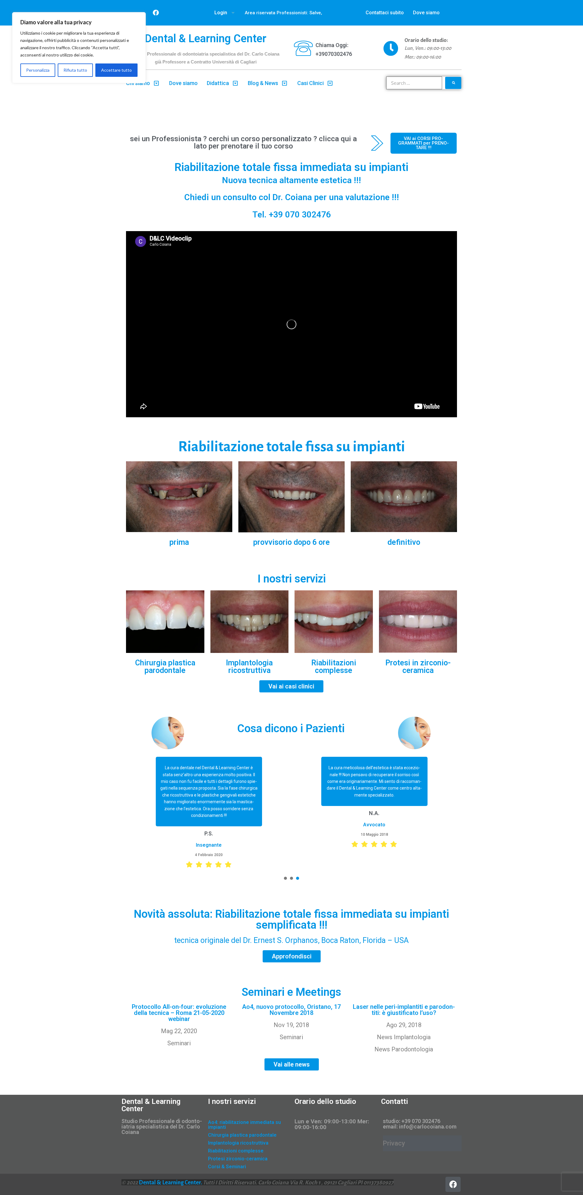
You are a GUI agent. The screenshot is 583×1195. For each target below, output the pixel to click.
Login (220, 12)
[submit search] (453, 83)
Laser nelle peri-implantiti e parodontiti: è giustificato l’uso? (404, 1009)
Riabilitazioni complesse (333, 666)
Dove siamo (426, 12)
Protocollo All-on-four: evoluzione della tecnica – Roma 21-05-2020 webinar (179, 1013)
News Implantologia (404, 1037)
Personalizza (37, 70)
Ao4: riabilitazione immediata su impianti (244, 1124)
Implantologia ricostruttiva (249, 666)
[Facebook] (156, 13)
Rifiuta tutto (75, 70)
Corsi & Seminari (227, 1166)
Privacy (394, 1143)
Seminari (179, 1043)
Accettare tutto (116, 70)
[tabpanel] (209, 812)
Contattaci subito (385, 12)
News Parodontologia (403, 1049)
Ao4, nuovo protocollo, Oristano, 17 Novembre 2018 (291, 1009)
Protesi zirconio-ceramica (238, 1159)
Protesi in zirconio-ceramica (418, 666)
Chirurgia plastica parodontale (165, 666)
